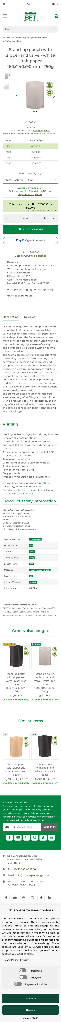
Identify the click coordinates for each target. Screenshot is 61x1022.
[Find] (55, 29)
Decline (30, 1010)
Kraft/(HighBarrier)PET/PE (40, 570)
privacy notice (44, 813)
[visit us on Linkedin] (51, 838)
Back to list (8, 37)
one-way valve (35, 539)
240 (31, 564)
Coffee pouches (36, 255)
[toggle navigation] (5, 16)
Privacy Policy (10, 959)
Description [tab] (11, 317)
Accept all (30, 998)
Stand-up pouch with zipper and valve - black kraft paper (45, 769)
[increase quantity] (44, 218)
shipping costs (41, 130)
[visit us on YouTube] (17, 838)
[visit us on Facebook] (9, 838)
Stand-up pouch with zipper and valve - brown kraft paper (16, 769)
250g (32, 558)
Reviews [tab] (29, 317)
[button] (55, 4)
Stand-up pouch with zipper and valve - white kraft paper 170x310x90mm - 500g (44, 682)
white (32, 551)
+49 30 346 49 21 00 (24, 869)
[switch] (22, 970)
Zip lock (33, 582)
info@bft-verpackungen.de (32, 875)
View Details (30, 1017)
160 (31, 545)
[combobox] (30, 180)
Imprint (24, 959)
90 (31, 576)
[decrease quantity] (6, 218)
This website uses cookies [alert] (30, 910)
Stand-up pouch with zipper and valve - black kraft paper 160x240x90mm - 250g (16, 682)
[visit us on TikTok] (42, 838)
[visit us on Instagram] (34, 838)
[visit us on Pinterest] (26, 838)
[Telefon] (28, 4)
